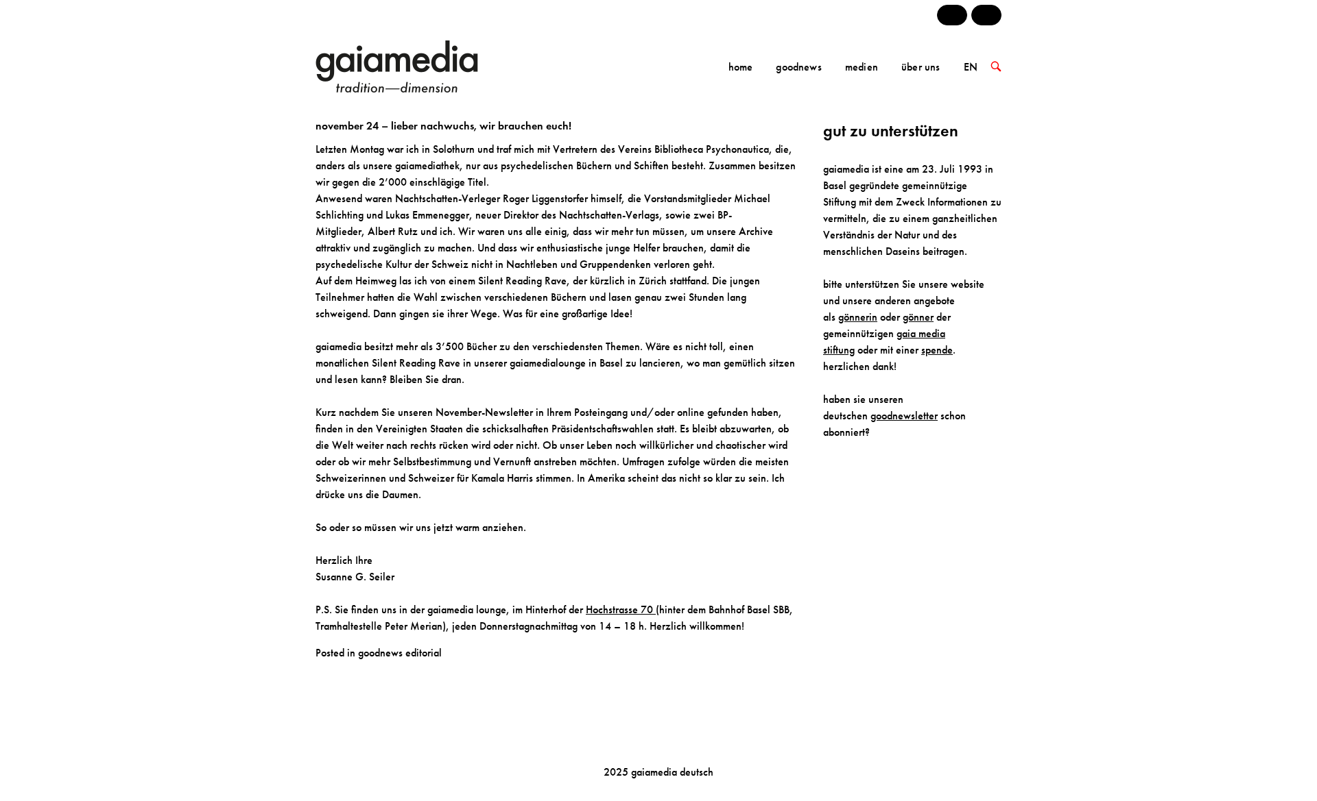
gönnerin (857, 316)
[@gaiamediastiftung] (986, 15)
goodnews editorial (400, 652)
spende (937, 349)
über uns (920, 66)
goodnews (798, 66)
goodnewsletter (904, 415)
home (740, 66)
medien (861, 66)
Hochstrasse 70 (621, 609)
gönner (918, 316)
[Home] (416, 65)
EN (970, 66)
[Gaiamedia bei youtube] (952, 15)
